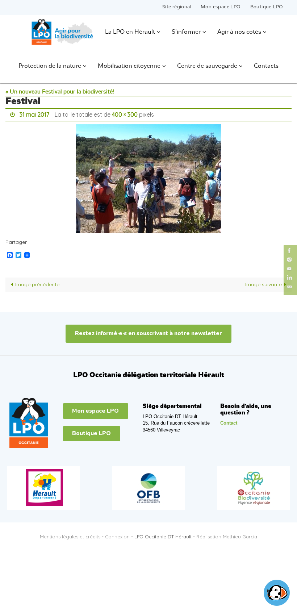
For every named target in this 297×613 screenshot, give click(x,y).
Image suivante (263, 282)
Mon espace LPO (221, 7)
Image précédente (37, 282)
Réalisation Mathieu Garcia (226, 535)
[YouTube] (289, 268)
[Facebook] (289, 250)
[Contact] (289, 287)
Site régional (176, 7)
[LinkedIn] (289, 277)
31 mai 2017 (34, 113)
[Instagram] (289, 259)
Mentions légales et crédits (70, 535)
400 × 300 (125, 113)
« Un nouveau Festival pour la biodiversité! (59, 92)
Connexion (117, 535)
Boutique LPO (266, 7)
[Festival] (148, 176)
